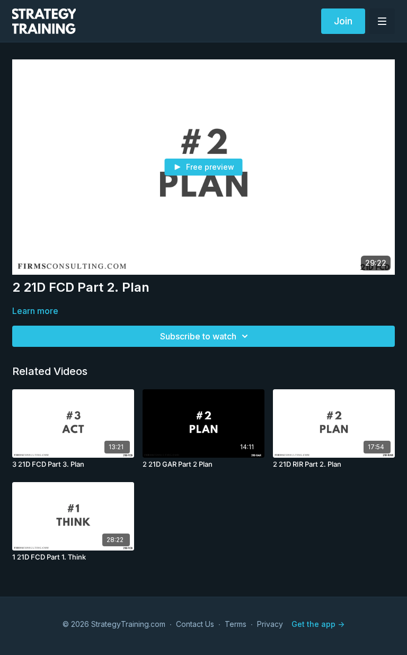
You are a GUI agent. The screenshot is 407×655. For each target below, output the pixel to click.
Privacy (270, 623)
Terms (235, 623)
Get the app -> (317, 623)
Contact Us (195, 623)
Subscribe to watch (198, 336)
